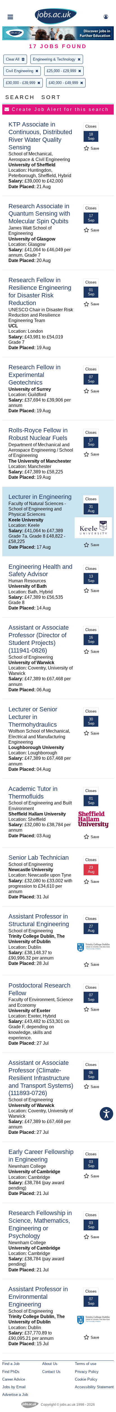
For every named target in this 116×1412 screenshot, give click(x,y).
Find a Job (10, 1364)
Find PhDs (10, 1372)
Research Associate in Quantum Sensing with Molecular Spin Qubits (39, 214)
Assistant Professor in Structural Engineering (38, 920)
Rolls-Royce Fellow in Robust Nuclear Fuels (38, 434)
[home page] (56, 23)
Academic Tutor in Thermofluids (32, 792)
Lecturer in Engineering (40, 496)
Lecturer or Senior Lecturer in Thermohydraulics (32, 717)
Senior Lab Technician (38, 857)
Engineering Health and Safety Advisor (40, 570)
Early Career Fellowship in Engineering (40, 1155)
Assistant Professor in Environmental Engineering (38, 1297)
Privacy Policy (87, 1372)
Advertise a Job (15, 1394)
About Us (49, 1364)
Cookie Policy (86, 1379)
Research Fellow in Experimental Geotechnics (34, 375)
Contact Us (51, 1372)
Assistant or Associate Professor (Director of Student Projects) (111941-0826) (38, 639)
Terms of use (85, 1364)
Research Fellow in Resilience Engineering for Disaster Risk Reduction (39, 291)
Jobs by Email (14, 1387)
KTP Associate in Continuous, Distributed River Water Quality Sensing (40, 136)
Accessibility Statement (94, 1387)
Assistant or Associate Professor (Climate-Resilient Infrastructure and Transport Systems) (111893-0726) (40, 1078)
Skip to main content (22, 5)
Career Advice (13, 1379)
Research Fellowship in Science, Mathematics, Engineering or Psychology (40, 1224)
